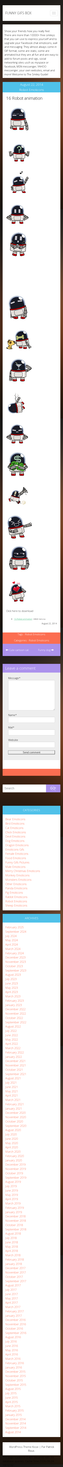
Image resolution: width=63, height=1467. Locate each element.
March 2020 (12, 1152)
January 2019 (13, 1212)
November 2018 (15, 1221)
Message (14, 678)
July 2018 (11, 1238)
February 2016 (14, 1363)
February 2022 (14, 1052)
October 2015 (14, 1380)
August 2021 (13, 1078)
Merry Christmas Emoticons (22, 871)
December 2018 (15, 1216)
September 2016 (15, 1333)
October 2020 (14, 1121)
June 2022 (11, 1035)
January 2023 (13, 1005)
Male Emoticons (15, 867)
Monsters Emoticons (18, 880)
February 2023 (14, 1001)
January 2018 (13, 1264)
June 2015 (11, 1398)
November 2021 (15, 1065)
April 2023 (11, 992)
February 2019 (14, 1208)
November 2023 (15, 962)
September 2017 (15, 1281)
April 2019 (11, 1199)
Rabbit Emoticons (16, 897)
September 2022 (15, 1022)
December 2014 (15, 1419)
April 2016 (11, 1354)
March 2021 (12, 1100)
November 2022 (15, 1013)
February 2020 (14, 1156)
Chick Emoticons (15, 832)
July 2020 (11, 1134)
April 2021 (11, 1095)
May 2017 (11, 1298)
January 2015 (13, 1415)
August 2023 (13, 975)
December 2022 (15, 1009)
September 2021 (15, 1074)
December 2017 (15, 1268)
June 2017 (11, 1294)
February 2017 (14, 1311)
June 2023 (11, 983)
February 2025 (14, 927)
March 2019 (12, 1203)
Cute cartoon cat (18, 650)
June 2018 (11, 1242)
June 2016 (11, 1346)
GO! (53, 788)
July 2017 (11, 1290)
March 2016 (12, 1359)
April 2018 (11, 1251)
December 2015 (15, 1372)
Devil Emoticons (15, 836)
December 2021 (15, 1061)
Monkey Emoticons (17, 875)
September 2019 (15, 1178)
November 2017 (15, 1272)
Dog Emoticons (14, 841)
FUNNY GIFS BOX (18, 13)
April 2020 (11, 1147)
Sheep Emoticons (16, 905)
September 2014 (15, 1428)
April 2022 (11, 1044)
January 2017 (13, 1316)
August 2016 (13, 1337)
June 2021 (11, 1087)
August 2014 (13, 1432)
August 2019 (13, 1182)
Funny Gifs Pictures (17, 862)
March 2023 (12, 996)
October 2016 (14, 1328)
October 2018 (14, 1225)
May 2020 (11, 1143)
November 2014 (15, 1423)
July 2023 (11, 979)
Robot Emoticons (31, 90)
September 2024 (15, 932)
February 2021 (14, 1104)
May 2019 (11, 1195)
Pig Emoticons (14, 892)
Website (13, 740)
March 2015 (12, 1406)
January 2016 (13, 1367)
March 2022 (12, 1048)
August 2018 (13, 1233)
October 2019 (14, 1173)
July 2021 (11, 1083)
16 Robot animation (24, 98)
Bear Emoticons (15, 819)
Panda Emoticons (16, 888)
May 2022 (11, 1039)
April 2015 (11, 1402)
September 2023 (15, 970)
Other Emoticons (16, 884)
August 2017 (13, 1285)
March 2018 (12, 1255)
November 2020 (15, 1117)
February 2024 (14, 953)
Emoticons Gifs (14, 849)
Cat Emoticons (14, 828)
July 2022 (11, 1031)
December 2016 (15, 1320)
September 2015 (15, 1385)
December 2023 (15, 957)
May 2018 (11, 1247)
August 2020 (13, 1130)
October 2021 (14, 1070)
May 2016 (11, 1350)
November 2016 (15, 1324)
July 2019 (11, 1186)
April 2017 (11, 1303)
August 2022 (13, 1026)
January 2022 (13, 1057)
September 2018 (15, 1229)
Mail (11, 727)
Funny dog (44, 650)
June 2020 (11, 1139)
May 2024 (11, 940)
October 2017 (14, 1277)
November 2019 (15, 1169)
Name (12, 715)
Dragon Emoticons (17, 845)
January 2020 (13, 1160)
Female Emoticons (16, 854)
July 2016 (11, 1341)
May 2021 (11, 1091)
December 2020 (15, 1113)
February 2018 (14, 1259)
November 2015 (15, 1376)
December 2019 (15, 1164)
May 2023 (11, 988)
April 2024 (11, 944)
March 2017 (12, 1307)
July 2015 (11, 1393)
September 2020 (15, 1126)
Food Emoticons (15, 858)
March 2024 (12, 949)
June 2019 (11, 1190)
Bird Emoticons (14, 823)
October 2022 (14, 1018)
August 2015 (13, 1389)
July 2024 (11, 936)
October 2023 (14, 966)
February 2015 (14, 1410)
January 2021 (13, 1108)
